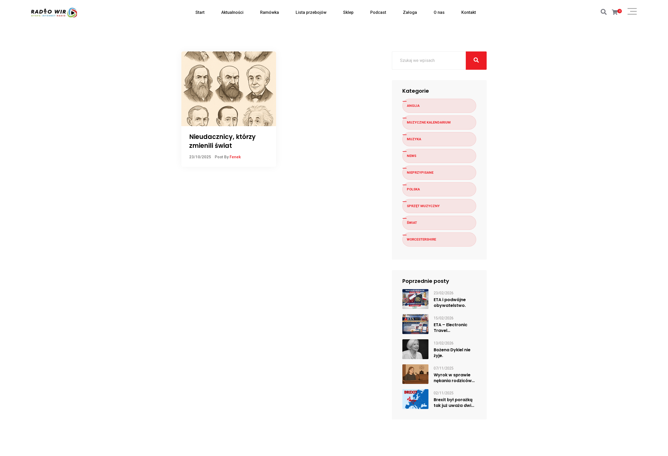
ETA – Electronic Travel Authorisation (450, 328)
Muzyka (414, 139)
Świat (412, 223)
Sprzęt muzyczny (423, 206)
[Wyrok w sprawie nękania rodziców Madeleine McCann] (415, 373)
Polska (413, 189)
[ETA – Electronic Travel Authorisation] (415, 323)
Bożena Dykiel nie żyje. (452, 353)
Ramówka (269, 12)
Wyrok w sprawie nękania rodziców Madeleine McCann (454, 378)
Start (200, 12)
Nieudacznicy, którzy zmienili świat (222, 141)
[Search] (604, 12)
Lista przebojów (311, 12)
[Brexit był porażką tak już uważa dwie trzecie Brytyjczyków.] (415, 398)
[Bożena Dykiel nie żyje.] (415, 348)
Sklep (348, 12)
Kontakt (468, 12)
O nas (439, 12)
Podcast (378, 12)
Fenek (235, 157)
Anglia (413, 106)
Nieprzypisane (420, 172)
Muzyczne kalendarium (429, 122)
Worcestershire (421, 239)
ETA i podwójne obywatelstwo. (450, 302)
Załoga (410, 12)
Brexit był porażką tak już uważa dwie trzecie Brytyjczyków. (454, 402)
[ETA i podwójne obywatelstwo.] (415, 298)
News (411, 156)
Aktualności (232, 12)
